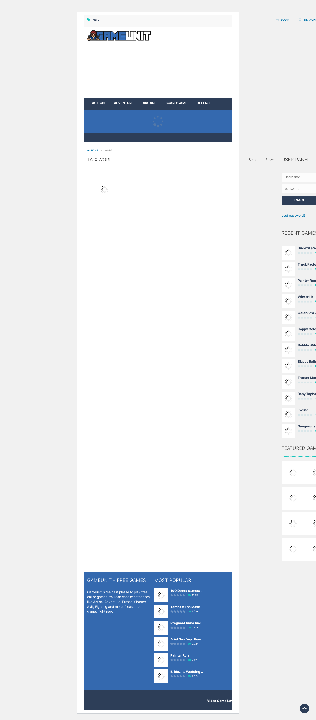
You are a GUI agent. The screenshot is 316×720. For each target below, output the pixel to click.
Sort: (252, 159)
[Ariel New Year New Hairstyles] (161, 644)
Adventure (123, 103)
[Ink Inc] (288, 414)
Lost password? (293, 215)
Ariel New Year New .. (186, 639)
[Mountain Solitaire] (293, 523)
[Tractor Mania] (288, 382)
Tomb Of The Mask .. (186, 607)
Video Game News (221, 701)
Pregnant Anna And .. (187, 623)
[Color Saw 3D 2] (288, 317)
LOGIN (285, 19)
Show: (270, 159)
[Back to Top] (304, 708)
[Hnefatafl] (293, 549)
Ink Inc (303, 410)
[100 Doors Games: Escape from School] (161, 595)
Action (98, 103)
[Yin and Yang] (293, 472)
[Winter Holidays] (288, 301)
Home (94, 150)
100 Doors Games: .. (186, 591)
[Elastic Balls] (288, 366)
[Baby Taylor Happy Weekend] (288, 398)
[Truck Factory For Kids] (288, 269)
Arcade (149, 103)
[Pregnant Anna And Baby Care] (161, 627)
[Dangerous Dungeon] (288, 431)
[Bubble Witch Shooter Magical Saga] (288, 350)
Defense (204, 103)
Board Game (176, 103)
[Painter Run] (288, 285)
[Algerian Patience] (293, 498)
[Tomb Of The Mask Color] (161, 611)
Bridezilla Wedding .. (186, 672)
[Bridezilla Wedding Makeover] (288, 252)
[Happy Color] (288, 333)
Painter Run (307, 280)
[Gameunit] (119, 35)
